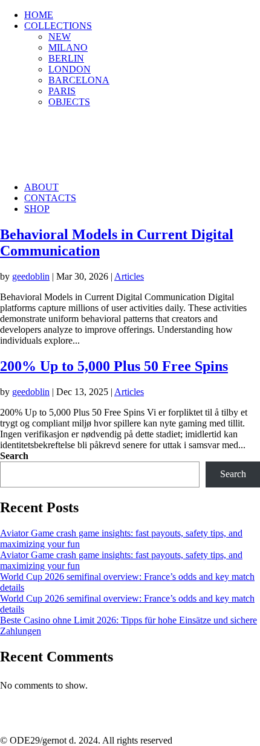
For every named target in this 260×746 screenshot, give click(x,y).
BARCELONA (78, 80)
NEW (59, 36)
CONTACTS (50, 198)
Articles (129, 276)
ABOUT (41, 187)
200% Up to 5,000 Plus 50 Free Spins (114, 366)
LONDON (69, 69)
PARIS (62, 91)
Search (14, 456)
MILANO (68, 47)
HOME (38, 15)
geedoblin (31, 276)
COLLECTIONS (58, 26)
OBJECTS (69, 102)
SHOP (37, 209)
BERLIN (66, 58)
